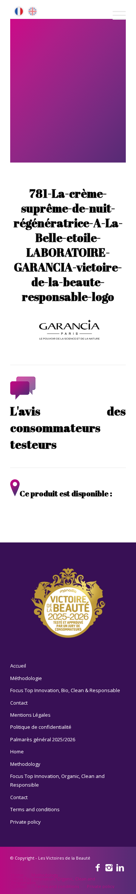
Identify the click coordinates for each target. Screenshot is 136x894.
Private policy (25, 821)
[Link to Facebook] (97, 867)
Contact (19, 702)
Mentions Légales (30, 714)
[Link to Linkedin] (120, 867)
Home (17, 751)
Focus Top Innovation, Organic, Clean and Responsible (57, 780)
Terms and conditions (35, 809)
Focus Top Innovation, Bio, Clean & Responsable (65, 690)
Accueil (18, 665)
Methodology (25, 764)
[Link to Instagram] (108, 867)
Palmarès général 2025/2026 (42, 739)
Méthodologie (26, 678)
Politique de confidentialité (40, 727)
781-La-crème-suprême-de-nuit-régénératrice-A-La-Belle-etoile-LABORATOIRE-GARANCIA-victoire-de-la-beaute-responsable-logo (68, 245)
